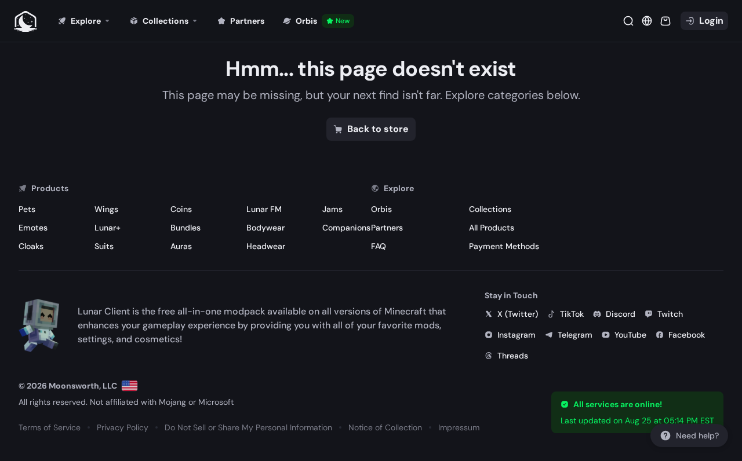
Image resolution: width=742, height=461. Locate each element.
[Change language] (129, 385)
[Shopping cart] (665, 21)
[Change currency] (647, 21)
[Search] (628, 21)
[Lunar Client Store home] (25, 20)
